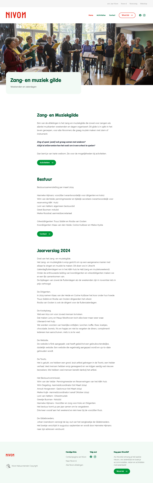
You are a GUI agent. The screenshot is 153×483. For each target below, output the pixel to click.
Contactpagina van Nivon (76, 457)
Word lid (125, 15)
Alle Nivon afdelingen (74, 465)
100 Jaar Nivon (112, 4)
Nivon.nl (124, 4)
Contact (112, 15)
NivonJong (133, 4)
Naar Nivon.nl (71, 461)
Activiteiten (101, 15)
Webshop (143, 4)
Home (91, 15)
